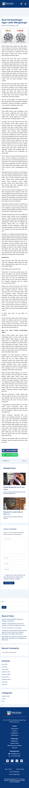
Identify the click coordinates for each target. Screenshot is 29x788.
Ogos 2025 (5, 682)
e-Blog (3, 698)
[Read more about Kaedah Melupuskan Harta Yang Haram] (14, 478)
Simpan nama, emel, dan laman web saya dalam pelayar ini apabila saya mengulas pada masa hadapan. (14, 576)
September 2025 (6, 679)
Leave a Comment (7, 492)
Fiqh (22, 492)
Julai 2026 (4, 667)
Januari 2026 (5, 669)
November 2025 (6, 674)
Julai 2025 (4, 684)
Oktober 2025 (5, 677)
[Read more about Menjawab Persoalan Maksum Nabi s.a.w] (14, 503)
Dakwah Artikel (16, 492)
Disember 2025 (6, 672)
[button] (10, 450)
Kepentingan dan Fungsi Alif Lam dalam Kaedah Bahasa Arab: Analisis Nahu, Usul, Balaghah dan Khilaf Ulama (14, 638)
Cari (3, 601)
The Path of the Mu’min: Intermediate (11, 628)
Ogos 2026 (5, 664)
